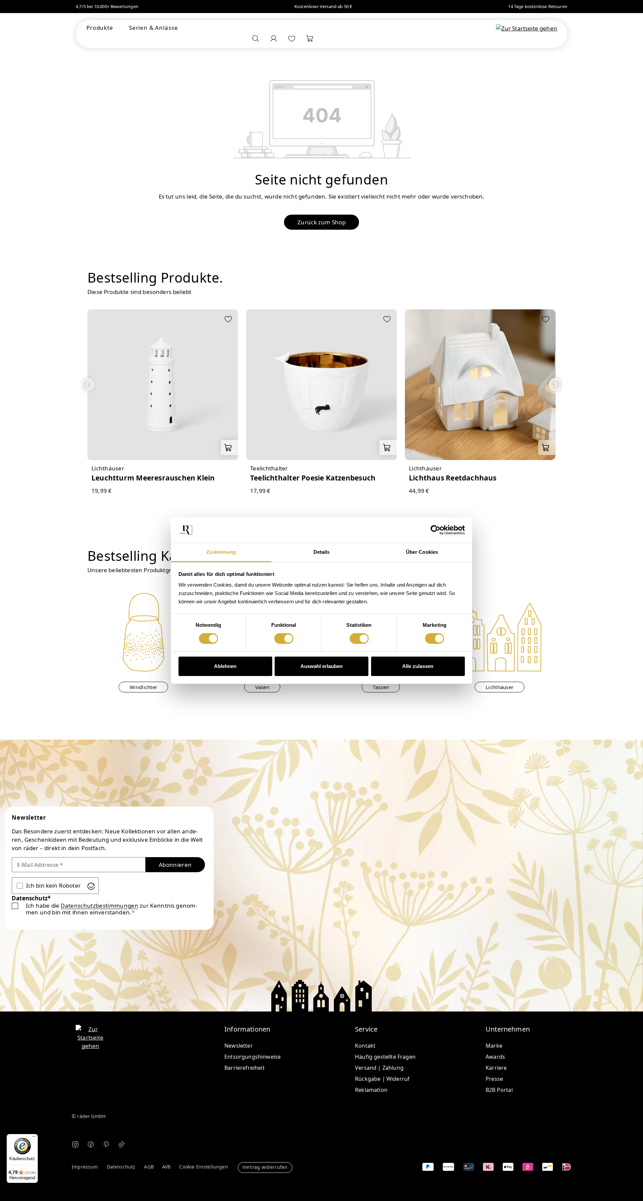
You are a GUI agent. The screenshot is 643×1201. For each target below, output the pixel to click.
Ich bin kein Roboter (53, 885)
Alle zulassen (417, 666)
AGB (149, 1167)
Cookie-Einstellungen (203, 1167)
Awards (495, 1056)
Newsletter (238, 1045)
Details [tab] (321, 552)
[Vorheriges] (87, 384)
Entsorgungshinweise (252, 1056)
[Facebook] (90, 1144)
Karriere (496, 1067)
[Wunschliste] (292, 38)
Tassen (381, 687)
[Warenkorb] (310, 38)
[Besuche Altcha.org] (91, 885)
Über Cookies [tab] (422, 552)
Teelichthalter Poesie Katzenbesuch (312, 478)
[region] (321, 402)
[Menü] (34, 1138)
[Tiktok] (121, 1144)
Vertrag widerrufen (264, 1167)
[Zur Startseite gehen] (526, 27)
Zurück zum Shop (321, 222)
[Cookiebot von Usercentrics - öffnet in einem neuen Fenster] (435, 530)
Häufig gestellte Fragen (385, 1056)
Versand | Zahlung (379, 1067)
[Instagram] (75, 1144)
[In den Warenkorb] (229, 447)
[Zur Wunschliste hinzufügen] (228, 320)
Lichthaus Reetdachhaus (453, 478)
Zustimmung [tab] (221, 552)
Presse (494, 1078)
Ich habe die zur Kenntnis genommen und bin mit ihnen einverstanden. (111, 908)
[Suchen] (255, 38)
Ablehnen (225, 666)
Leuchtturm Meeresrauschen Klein (153, 478)
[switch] (283, 638)
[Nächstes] (555, 384)
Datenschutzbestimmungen (99, 905)
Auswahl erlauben (321, 666)
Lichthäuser (499, 687)
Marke (494, 1045)
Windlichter (143, 687)
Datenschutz (121, 1167)
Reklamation (371, 1090)
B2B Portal (499, 1090)
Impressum (85, 1167)
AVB (166, 1167)
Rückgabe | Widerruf (382, 1078)
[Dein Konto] (274, 38)
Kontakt (365, 1045)
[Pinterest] (106, 1144)
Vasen (262, 687)
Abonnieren (175, 865)
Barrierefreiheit (244, 1067)
